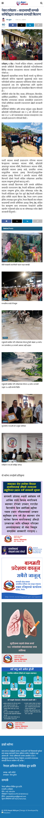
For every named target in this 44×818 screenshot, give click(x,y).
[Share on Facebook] (13, 25)
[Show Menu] (3, 3)
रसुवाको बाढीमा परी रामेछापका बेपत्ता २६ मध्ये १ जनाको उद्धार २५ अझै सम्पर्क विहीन (20, 386)
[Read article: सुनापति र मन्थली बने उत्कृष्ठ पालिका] (22, 409)
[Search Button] (41, 3)
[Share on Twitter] (21, 25)
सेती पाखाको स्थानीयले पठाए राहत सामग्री (16, 264)
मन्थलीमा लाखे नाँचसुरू (9, 303)
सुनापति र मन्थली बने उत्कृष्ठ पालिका (14, 426)
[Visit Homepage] (22, 3)
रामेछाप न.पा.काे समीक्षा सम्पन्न (12, 465)
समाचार (5, 260)
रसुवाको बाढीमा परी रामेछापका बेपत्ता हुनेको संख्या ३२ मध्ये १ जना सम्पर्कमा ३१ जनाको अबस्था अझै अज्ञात (22, 344)
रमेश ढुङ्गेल (9, 20)
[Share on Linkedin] (30, 25)
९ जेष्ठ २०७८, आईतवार (20, 20)
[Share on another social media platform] (38, 25)
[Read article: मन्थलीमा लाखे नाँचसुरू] (22, 286)
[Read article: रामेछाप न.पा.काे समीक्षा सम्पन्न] (22, 447)
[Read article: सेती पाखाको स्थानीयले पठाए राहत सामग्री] (22, 247)
